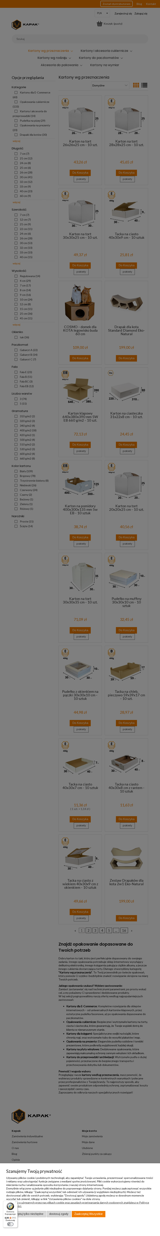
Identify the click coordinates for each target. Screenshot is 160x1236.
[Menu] (16, 1203)
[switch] (10, 1224)
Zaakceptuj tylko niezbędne (26, 1213)
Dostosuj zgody (58, 1213)
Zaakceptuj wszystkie (88, 1213)
